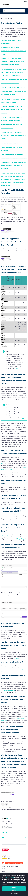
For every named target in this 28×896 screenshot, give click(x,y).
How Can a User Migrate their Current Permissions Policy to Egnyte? (12, 110)
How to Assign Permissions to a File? (14, 87)
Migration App (5, 535)
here (23, 418)
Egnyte (3, 18)
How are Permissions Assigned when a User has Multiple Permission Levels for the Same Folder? (14, 72)
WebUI (7, 18)
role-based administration (8, 690)
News (3, 837)
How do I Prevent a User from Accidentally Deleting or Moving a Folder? (13, 135)
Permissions (14, 18)
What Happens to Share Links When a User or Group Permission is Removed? (13, 165)
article (16, 368)
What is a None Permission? (10, 143)
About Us (4, 832)
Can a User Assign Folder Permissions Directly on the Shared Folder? (13, 51)
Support (4, 842)
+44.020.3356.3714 (8, 823)
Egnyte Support (21, 539)
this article (16, 658)
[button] (3, 804)
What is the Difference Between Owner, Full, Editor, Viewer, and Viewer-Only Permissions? (12, 61)
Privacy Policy (10, 877)
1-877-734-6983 (6, 821)
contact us (21, 809)
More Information (14, 893)
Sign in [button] (25, 1)
